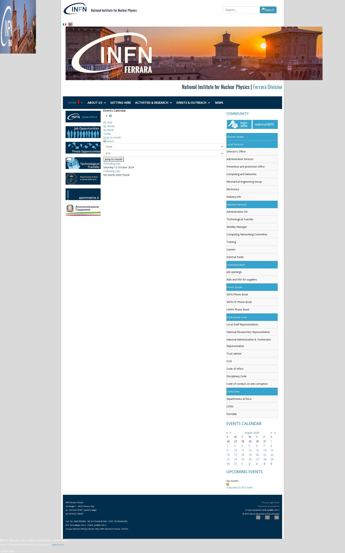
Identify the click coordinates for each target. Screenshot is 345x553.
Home (72, 103)
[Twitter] (267, 517)
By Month (109, 126)
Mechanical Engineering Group (244, 181)
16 (228, 454)
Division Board (235, 136)
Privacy (265, 502)
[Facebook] (258, 517)
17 (235, 454)
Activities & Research (151, 103)
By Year (107, 122)
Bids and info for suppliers (242, 279)
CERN (230, 406)
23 (228, 459)
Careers (231, 249)
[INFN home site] (83, 116)
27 (257, 459)
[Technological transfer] (83, 163)
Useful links (233, 391)
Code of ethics (235, 368)
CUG (229, 361)
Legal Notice (274, 502)
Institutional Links (237, 317)
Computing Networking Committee (247, 234)
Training (231, 242)
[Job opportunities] (83, 132)
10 (235, 450)
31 (235, 463)
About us (95, 103)
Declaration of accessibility (268, 506)
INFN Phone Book (237, 294)
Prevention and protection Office (246, 166)
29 (272, 459)
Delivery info (234, 196)
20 (257, 454)
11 (242, 450)
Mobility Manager (237, 226)
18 (242, 454)
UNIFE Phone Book (238, 309)
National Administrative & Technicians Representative (249, 343)
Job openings (234, 272)
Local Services (235, 144)
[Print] (110, 115)
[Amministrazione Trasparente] (83, 210)
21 (264, 454)
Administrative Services (240, 159)
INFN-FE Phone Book (239, 302)
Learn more (58, 544)
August (249, 432)
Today (107, 133)
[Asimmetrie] (83, 194)
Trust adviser (234, 353)
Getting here (120, 103)
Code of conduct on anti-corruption (247, 383)
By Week (108, 130)
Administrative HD (237, 211)
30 (228, 463)
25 (242, 459)
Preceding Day (111, 163)
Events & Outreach (191, 103)
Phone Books (234, 287)
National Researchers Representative (248, 332)
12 (250, 450)
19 (250, 454)
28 (264, 459)
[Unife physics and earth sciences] (83, 178)
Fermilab (232, 414)
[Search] (163, 141)
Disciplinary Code (237, 376)
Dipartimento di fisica (239, 399)
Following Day (111, 171)
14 (264, 450)
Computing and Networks (241, 174)
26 (250, 459)
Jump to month (112, 137)
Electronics (233, 189)
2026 (256, 432)
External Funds (235, 257)
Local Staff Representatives (242, 324)
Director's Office (236, 151)
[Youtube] (276, 517)
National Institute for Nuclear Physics (114, 10)
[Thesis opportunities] (83, 148)
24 (235, 459)
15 (272, 450)
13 (257, 450)
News (219, 103)
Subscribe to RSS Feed (239, 487)
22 (272, 454)
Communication (236, 264)
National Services (237, 204)
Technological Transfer (240, 219)
